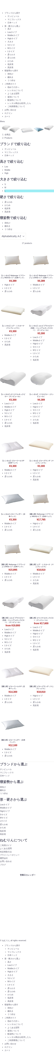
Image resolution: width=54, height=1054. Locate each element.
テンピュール (13, 16)
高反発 (10, 67)
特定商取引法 (6, 852)
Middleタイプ (13, 35)
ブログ (3, 865)
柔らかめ (11, 58)
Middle (7, 170)
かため (10, 61)
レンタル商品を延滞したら (19, 103)
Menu (2, 121)
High (6, 173)
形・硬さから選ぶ (12, 26)
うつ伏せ (11, 80)
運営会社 (4, 858)
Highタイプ (12, 38)
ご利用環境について (16, 106)
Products (8, 138)
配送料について (14, 100)
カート (7, 116)
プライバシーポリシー (10, 855)
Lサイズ (11, 51)
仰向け (10, 74)
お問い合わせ (10, 110)
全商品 (7, 134)
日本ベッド (12, 22)
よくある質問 (13, 93)
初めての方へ (13, 87)
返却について (13, 97)
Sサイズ (11, 45)
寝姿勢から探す (11, 70)
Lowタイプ (12, 32)
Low (6, 167)
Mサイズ (11, 48)
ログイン (8, 113)
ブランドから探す (12, 13)
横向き (10, 77)
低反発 (10, 64)
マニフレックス (14, 19)
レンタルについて (15, 90)
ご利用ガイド (10, 84)
